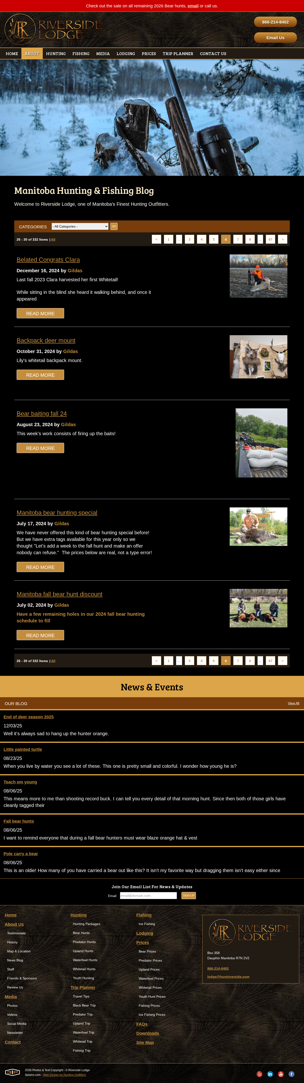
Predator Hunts (84, 942)
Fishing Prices (149, 1005)
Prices (142, 942)
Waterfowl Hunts (85, 960)
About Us (14, 924)
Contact (13, 1042)
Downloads (147, 1033)
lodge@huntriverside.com (228, 976)
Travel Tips (81, 996)
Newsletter (15, 1033)
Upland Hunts (83, 951)
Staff (10, 969)
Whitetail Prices (150, 987)
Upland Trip (81, 1023)
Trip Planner (83, 987)
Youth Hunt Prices (152, 996)
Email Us (275, 37)
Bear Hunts (81, 933)
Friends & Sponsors (22, 978)
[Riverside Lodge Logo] (54, 30)
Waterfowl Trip (83, 1032)
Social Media (16, 1024)
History (12, 942)
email (193, 6)
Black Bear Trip (84, 1005)
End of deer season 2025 (29, 717)
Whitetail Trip (82, 1041)
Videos (12, 1014)
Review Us (15, 987)
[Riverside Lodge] (251, 932)
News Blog (15, 960)
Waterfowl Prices (151, 978)
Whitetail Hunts (84, 969)
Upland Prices (149, 969)
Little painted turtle (23, 749)
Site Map (145, 1042)
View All (293, 703)
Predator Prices (150, 960)
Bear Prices (147, 951)
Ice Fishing (147, 924)
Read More (40, 313)
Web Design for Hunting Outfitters (64, 1075)
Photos (12, 1005)
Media (11, 996)
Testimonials (16, 933)
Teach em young (20, 782)
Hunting (79, 915)
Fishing (144, 915)
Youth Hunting (83, 978)
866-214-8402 (275, 22)
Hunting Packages (86, 924)
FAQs (141, 1024)
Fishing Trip (81, 1050)
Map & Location (19, 951)
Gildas (75, 270)
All (53, 239)
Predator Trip (83, 1014)
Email (112, 896)
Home (11, 915)
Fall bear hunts (19, 821)
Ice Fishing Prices (152, 1014)
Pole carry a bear (21, 853)
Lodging (144, 933)
